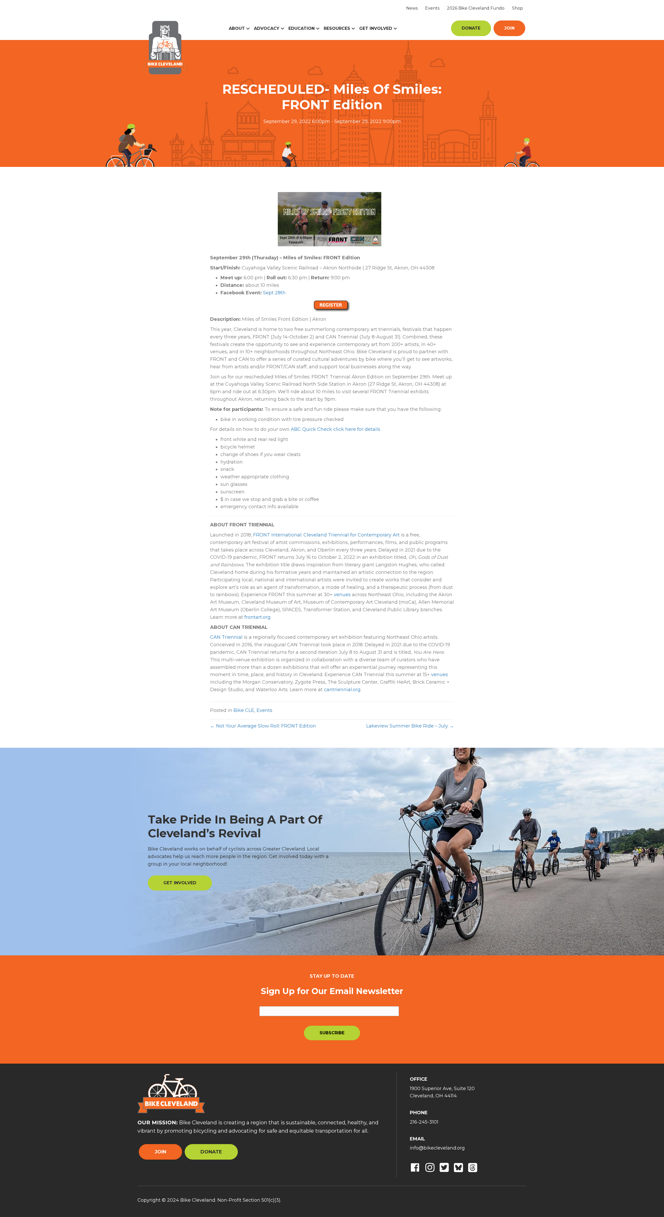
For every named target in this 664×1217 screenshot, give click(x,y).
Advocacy (266, 28)
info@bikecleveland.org (437, 1148)
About (237, 28)
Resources (337, 28)
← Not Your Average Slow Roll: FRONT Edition (263, 726)
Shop (517, 8)
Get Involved (375, 28)
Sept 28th (274, 293)
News (412, 8)
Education (301, 28)
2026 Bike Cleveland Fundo (475, 8)
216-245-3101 (424, 1122)
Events (432, 8)
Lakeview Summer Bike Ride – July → (410, 726)
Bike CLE (243, 710)
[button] (248, 28)
